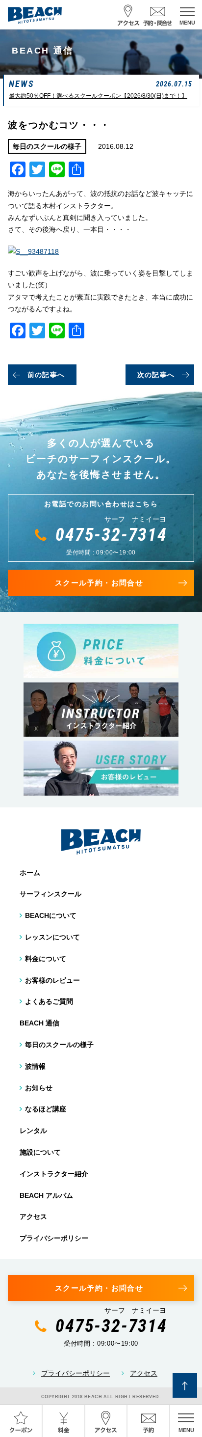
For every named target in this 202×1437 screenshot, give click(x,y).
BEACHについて (50, 915)
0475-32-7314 (111, 535)
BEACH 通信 (39, 1023)
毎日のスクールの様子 (59, 1045)
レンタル (33, 1130)
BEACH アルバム (46, 1195)
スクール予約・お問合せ (99, 583)
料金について (45, 959)
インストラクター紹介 (54, 1174)
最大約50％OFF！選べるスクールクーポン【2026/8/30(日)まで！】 (98, 95)
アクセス (33, 1216)
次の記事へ (156, 375)
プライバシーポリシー (54, 1238)
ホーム (30, 873)
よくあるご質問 (49, 1001)
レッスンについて (52, 937)
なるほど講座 (45, 1109)
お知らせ (38, 1088)
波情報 (35, 1066)
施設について (40, 1152)
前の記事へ (46, 375)
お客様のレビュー (52, 980)
